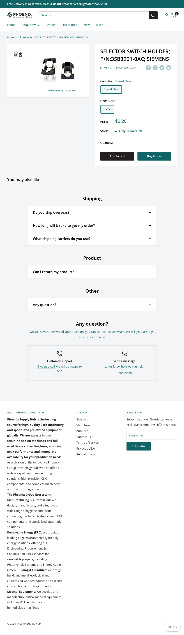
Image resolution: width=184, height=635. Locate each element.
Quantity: (106, 143)
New (87, 25)
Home (11, 25)
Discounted (69, 25)
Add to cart (117, 156)
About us (82, 431)
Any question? (44, 304)
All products (25, 37)
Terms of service (87, 443)
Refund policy (85, 454)
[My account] (166, 15)
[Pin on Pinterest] (155, 67)
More (99, 25)
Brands (51, 25)
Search (81, 419)
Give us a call (46, 366)
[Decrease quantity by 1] (119, 143)
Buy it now (154, 156)
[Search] (153, 15)
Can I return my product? (53, 271)
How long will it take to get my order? (64, 225)
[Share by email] (168, 67)
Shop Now (29, 25)
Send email (124, 373)
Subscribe (138, 446)
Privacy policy (85, 449)
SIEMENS (105, 67)
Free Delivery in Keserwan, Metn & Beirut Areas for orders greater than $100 (57, 4)
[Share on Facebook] (148, 67)
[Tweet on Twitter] (161, 67)
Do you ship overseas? (51, 212)
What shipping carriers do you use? (61, 238)
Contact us (83, 437)
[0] (174, 15)
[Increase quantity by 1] (138, 143)
